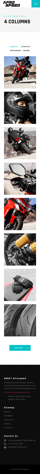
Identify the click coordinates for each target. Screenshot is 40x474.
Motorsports (9, 420)
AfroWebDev (25, 469)
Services (7, 424)
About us (7, 412)
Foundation (8, 416)
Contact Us (8, 428)
